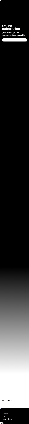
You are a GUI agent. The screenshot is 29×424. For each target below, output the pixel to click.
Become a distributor (7, 415)
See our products (14, 40)
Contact (4, 416)
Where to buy (6, 413)
